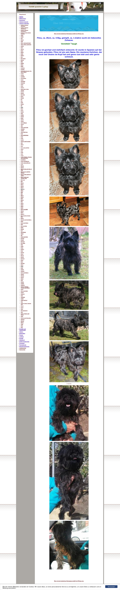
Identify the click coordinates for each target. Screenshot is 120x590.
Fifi (21, 105)
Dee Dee (23, 94)
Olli (21, 235)
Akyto (22, 40)
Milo (22, 194)
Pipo (22, 244)
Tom (22, 312)
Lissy (22, 149)
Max (22, 181)
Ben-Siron (23, 58)
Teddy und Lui (24, 300)
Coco (22, 84)
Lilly (22, 143)
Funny (22, 112)
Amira (22, 46)
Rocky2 (22, 258)
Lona (22, 152)
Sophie (22, 283)
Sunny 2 (23, 294)
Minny (22, 200)
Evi (21, 99)
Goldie (22, 115)
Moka (22, 206)
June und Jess (24, 132)
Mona (22, 212)
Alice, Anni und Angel (26, 43)
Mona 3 (22, 214)
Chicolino (23, 81)
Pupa (22, 247)
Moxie (22, 218)
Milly (22, 192)
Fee (22, 101)
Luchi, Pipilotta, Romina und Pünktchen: (26, 158)
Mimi (22, 198)
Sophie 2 (23, 285)
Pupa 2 (22, 249)
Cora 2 (22, 87)
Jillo (22, 126)
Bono (22, 64)
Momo (22, 211)
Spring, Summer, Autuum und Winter (25, 287)
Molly (22, 208)
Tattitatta (23, 297)
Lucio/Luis (23, 159)
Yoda (22, 324)
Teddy (22, 298)
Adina (22, 36)
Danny (22, 93)
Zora (22, 325)
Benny (22, 60)
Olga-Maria (23, 232)
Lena (22, 138)
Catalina (23, 76)
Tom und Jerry (24, 310)
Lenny (22, 140)
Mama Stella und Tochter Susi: (24, 178)
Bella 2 (22, 55)
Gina (22, 113)
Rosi (22, 261)
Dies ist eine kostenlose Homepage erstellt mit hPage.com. (69, 33)
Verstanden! (111, 587)
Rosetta (22, 263)
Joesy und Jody (24, 127)
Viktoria (22, 319)
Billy (22, 61)
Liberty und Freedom (25, 141)
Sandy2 (22, 271)
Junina (22, 130)
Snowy (22, 282)
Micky (22, 187)
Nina (22, 224)
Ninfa (22, 227)
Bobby (22, 63)
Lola (22, 150)
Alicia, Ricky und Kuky (26, 44)
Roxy (22, 265)
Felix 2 (22, 104)
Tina (22, 301)
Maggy (22, 166)
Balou (22, 52)
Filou (22, 107)
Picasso (23, 241)
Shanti (22, 274)
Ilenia (22, 118)
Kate (22, 133)
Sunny (22, 292)
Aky (22, 38)
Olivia (22, 233)
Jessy (22, 124)
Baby (22, 50)
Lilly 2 (22, 144)
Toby (22, 309)
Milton (22, 197)
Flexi (22, 108)
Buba (22, 66)
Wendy (22, 321)
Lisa (22, 146)
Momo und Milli (24, 209)
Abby (22, 35)
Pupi (22, 251)
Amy (22, 47)
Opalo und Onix (24, 237)
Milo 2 (22, 195)
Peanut (22, 238)
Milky (22, 190)
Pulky (22, 246)
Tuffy (22, 316)
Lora (22, 154)
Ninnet (22, 229)
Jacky (22, 119)
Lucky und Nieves (25, 161)
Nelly (22, 221)
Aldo (22, 41)
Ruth (22, 268)
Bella (22, 54)
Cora (22, 86)
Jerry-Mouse (24, 122)
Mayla (22, 186)
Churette (23, 83)
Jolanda (22, 129)
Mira (22, 201)
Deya (22, 96)
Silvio (22, 279)
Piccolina (23, 243)
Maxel (22, 183)
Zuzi (22, 327)
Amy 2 (22, 49)
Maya (22, 184)
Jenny (22, 121)
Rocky (22, 257)
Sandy (22, 269)
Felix (22, 102)
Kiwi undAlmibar (24, 135)
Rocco (22, 255)
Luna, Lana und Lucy (25, 162)
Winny (22, 322)
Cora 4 (22, 91)
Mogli (22, 204)
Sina (22, 280)
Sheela (22, 275)
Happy (22, 116)
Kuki (22, 136)
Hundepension (22, 348)
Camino (22, 69)
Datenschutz (22, 349)
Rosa (22, 260)
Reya (22, 254)
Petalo (22, 240)
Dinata (22, 98)
